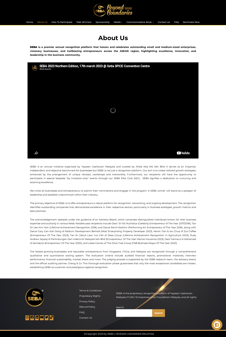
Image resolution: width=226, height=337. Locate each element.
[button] (121, 22)
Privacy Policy (87, 301)
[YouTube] (42, 318)
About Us (42, 22)
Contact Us (164, 22)
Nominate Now (191, 22)
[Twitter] (46, 318)
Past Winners (84, 22)
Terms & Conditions (90, 290)
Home (29, 22)
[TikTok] (51, 318)
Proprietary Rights (89, 295)
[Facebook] (32, 318)
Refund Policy (87, 306)
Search (120, 307)
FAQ (176, 22)
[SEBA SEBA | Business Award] (113, 10)
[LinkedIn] (37, 318)
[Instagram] (27, 318)
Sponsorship (103, 22)
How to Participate (62, 22)
